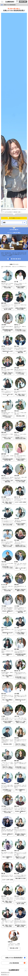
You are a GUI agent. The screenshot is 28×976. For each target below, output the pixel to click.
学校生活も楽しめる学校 (7, 352)
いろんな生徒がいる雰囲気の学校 (20, 352)
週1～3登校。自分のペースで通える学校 (20, 395)
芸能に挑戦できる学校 (20, 878)
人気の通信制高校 (14, 963)
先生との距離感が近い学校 (7, 655)
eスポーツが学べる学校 (20, 502)
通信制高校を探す (5, 972)
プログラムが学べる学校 (7, 395)
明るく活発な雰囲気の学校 (7, 676)
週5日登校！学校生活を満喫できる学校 (7, 373)
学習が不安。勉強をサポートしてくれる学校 (20, 745)
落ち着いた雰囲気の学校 (7, 612)
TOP (2, 4)
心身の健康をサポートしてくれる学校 (20, 373)
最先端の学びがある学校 (7, 633)
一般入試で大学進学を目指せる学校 (20, 287)
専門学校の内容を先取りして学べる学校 (20, 481)
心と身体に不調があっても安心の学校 (20, 633)
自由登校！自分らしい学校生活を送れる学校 (20, 438)
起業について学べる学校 (20, 569)
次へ (25, 246)
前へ (2, 246)
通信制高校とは (5, 974)
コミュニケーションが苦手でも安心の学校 (7, 524)
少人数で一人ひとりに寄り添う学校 (7, 287)
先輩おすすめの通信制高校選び (14, 957)
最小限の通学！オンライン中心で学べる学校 (20, 330)
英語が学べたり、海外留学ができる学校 (7, 546)
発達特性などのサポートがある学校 (7, 416)
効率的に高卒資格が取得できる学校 (20, 309)
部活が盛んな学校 (20, 416)
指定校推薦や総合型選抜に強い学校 (7, 330)
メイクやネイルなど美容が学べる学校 (7, 309)
